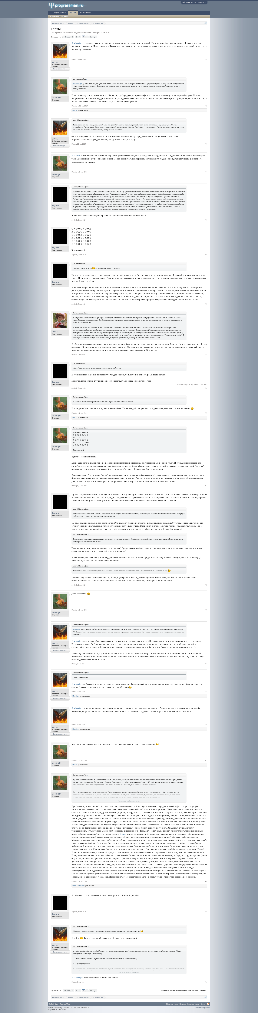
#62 (206, 106)
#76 (206, 724)
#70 (206, 413)
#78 (206, 881)
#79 (206, 911)
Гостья (55, 331)
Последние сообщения (59, 16)
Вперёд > (93, 37)
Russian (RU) (65, 1004)
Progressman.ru (60, 12)
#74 (206, 664)
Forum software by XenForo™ (69, 1008)
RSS (208, 1004)
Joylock (55, 205)
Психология (67, 33)
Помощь (182, 1004)
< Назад (67, 37)
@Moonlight (77, 43)
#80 (206, 982)
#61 (206, 59)
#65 (206, 220)
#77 (206, 760)
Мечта (54, 62)
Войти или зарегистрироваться (194, 2)
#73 (206, 610)
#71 (206, 486)
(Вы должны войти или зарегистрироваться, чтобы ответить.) (184, 991)
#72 (206, 585)
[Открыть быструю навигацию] (205, 23)
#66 (206, 255)
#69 (206, 388)
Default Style (53, 1004)
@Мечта (76, 155)
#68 (206, 354)
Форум (73, 13)
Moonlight (96, 33)
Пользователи (85, 12)
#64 (206, 172)
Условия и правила (202, 1008)
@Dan (122, 833)
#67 (206, 304)
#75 (206, 691)
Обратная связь (172, 1004)
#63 (206, 144)
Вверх (203, 1004)
